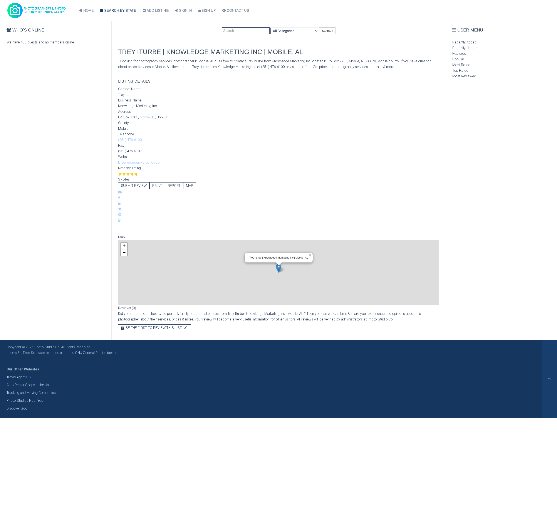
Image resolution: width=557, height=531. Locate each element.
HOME (88, 10)
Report (174, 186)
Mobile (145, 117)
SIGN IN (185, 10)
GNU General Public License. (96, 353)
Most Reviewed (464, 76)
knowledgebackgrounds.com (140, 162)
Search (327, 30)
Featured (459, 53)
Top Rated (460, 70)
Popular (458, 59)
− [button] (124, 252)
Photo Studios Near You (25, 400)
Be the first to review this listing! (156, 328)
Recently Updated (466, 48)
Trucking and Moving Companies (31, 393)
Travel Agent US (19, 377)
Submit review (134, 186)
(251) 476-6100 (130, 140)
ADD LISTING (157, 10)
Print (157, 186)
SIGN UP (208, 10)
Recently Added (464, 42)
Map (189, 186)
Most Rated (461, 65)
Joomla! (13, 353)
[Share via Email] (120, 192)
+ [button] (124, 246)
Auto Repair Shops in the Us (28, 385)
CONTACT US (237, 10)
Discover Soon (18, 408)
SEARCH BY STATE (119, 10)
